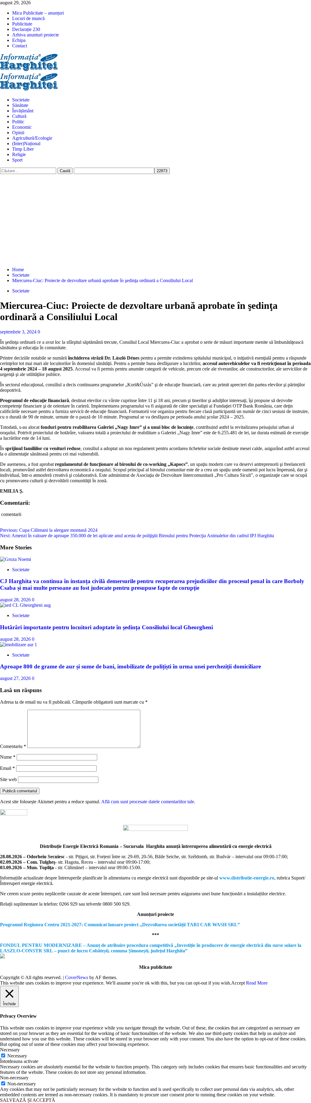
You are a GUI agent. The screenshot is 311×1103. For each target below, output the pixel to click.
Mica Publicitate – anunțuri (38, 12)
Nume (7, 757)
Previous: (48, 530)
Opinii (18, 132)
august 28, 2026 (16, 599)
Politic (18, 121)
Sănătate (20, 105)
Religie (19, 154)
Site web (8, 779)
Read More (257, 982)
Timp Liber (23, 149)
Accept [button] (238, 982)
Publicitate (22, 23)
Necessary (17, 1055)
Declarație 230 (26, 29)
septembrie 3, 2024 (19, 331)
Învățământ (22, 110)
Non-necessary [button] (14, 1077)
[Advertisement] (155, 219)
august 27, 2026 (16, 678)
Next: (137, 535)
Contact (19, 45)
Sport (17, 159)
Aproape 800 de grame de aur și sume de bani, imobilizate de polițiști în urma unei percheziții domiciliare (130, 666)
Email (7, 768)
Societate (20, 99)
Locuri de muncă (28, 18)
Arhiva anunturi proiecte (35, 34)
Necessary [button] (10, 1049)
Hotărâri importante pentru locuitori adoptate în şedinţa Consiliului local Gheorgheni (106, 627)
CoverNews (76, 977)
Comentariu (13, 746)
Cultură (19, 116)
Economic (22, 127)
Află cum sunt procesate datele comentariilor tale (147, 801)
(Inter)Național (26, 143)
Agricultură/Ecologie (32, 138)
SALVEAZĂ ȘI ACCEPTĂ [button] (27, 1100)
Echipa (19, 40)
